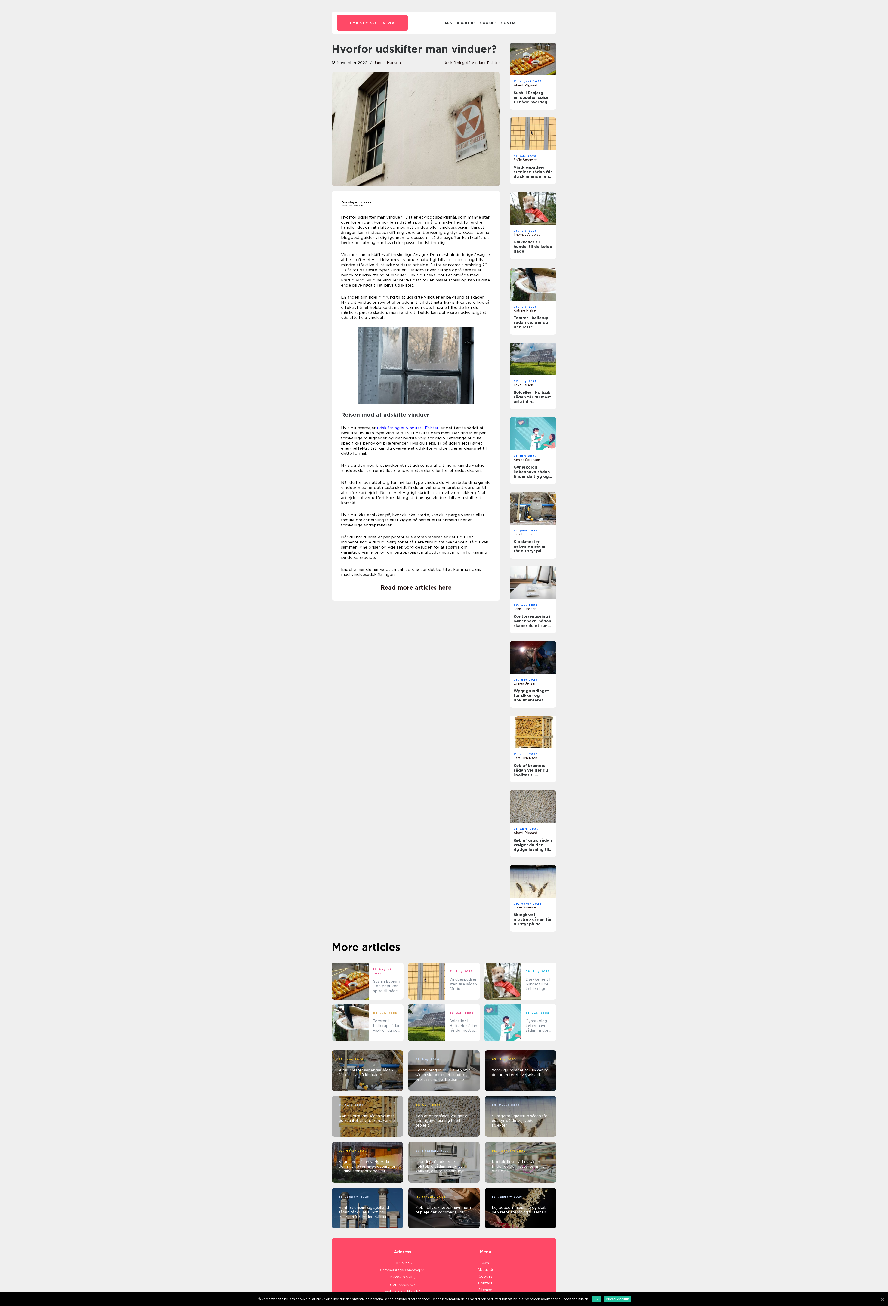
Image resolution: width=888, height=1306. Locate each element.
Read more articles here (416, 587)
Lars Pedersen (525, 534)
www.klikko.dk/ (407, 1292)
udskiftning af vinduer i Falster (407, 428)
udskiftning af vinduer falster (471, 63)
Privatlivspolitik (617, 1299)
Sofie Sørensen (526, 159)
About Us (466, 23)
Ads (448, 23)
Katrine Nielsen (526, 310)
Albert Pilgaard (525, 85)
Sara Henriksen (525, 758)
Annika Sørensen (527, 459)
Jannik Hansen (387, 63)
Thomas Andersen (528, 234)
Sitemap (485, 1290)
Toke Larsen (523, 385)
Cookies (488, 23)
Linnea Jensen (525, 683)
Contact (510, 23)
